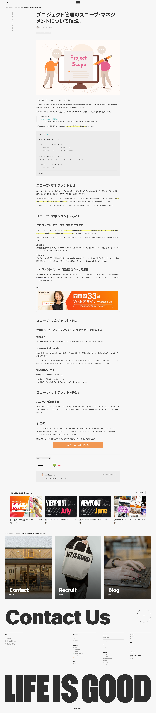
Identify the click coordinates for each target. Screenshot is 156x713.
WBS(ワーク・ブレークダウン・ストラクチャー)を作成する (61, 159)
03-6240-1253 (133, 647)
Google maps (133, 658)
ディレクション (16, 7)
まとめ (41, 173)
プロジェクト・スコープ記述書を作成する (55, 148)
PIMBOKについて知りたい (50, 119)
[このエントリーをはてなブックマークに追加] (12, 22)
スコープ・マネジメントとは (49, 139)
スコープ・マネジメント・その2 (50, 156)
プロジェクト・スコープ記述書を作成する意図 (56, 151)
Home (6, 7)
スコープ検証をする (47, 168)
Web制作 (10, 7)
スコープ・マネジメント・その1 (50, 145)
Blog (142, 2)
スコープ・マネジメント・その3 (50, 164)
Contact (147, 2)
